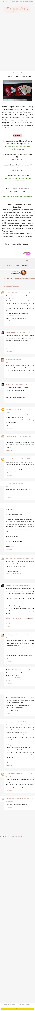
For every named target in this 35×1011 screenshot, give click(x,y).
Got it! (17, 1008)
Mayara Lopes (10, 558)
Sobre (12, 1)
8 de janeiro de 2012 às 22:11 (24, 558)
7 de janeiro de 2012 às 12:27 (21, 292)
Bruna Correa (10, 384)
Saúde (31, 1)
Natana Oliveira (11, 692)
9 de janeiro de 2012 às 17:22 (21, 669)
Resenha (25, 265)
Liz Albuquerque (11, 635)
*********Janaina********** (14, 798)
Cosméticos (19, 265)
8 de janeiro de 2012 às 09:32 (21, 459)
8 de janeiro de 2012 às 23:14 (20, 585)
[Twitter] (26, 279)
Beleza (19, 1)
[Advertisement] (17, 52)
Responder (9, 324)
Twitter (31, 618)
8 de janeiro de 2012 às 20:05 (21, 506)
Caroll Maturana (11, 436)
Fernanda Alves (10, 332)
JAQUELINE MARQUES (13, 774)
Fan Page (25, 618)
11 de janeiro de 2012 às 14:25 (17, 722)
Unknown (8, 292)
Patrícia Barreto (11, 359)
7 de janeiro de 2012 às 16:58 (23, 384)
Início (6, 1)
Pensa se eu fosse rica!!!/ (13, 573)
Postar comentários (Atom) (13, 836)
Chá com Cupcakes (12, 483)
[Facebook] (18, 279)
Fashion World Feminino (13, 618)
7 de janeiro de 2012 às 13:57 (25, 332)
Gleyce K (8, 585)
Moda (25, 1)
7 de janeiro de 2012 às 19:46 (21, 409)
